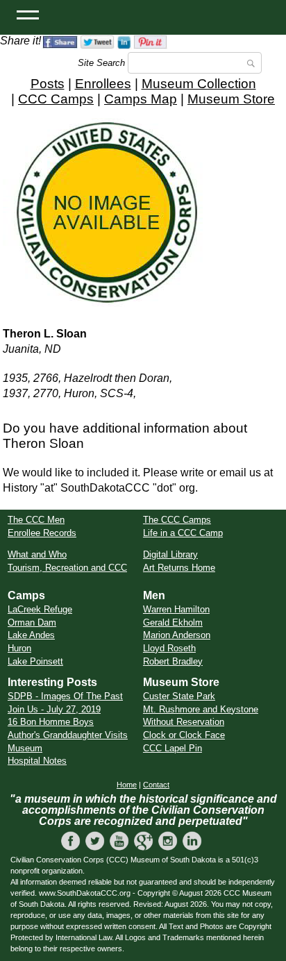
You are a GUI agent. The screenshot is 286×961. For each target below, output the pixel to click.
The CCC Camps (177, 520)
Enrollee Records (42, 533)
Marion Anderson (176, 635)
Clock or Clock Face (184, 735)
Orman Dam (32, 622)
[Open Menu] (27, 14)
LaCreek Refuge (40, 609)
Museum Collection (199, 83)
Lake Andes (31, 635)
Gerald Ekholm (173, 622)
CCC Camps (56, 99)
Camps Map (140, 99)
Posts (48, 83)
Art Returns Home (179, 567)
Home (127, 784)
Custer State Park (179, 696)
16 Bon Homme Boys (51, 722)
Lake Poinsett (35, 661)
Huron (19, 648)
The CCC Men (36, 520)
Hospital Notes (37, 760)
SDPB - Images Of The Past (65, 696)
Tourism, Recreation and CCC (67, 567)
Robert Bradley (173, 661)
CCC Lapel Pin (172, 748)
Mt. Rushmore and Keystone (200, 709)
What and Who (37, 554)
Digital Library (170, 554)
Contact (156, 784)
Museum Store (231, 99)
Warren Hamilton (176, 609)
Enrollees (103, 83)
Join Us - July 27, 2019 (54, 709)
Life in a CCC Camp (183, 533)
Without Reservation (183, 722)
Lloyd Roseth (169, 648)
